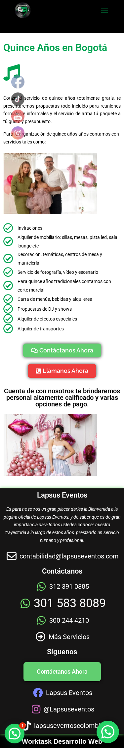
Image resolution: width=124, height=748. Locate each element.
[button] (14, 733)
